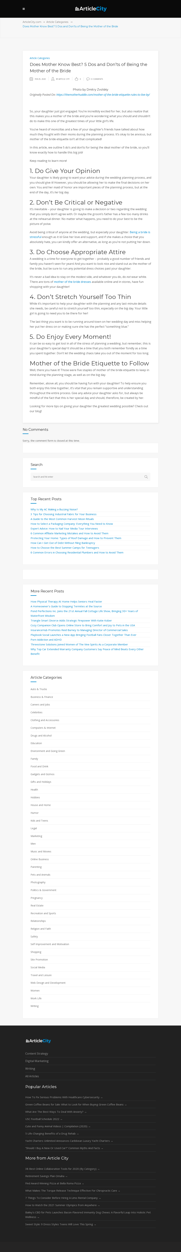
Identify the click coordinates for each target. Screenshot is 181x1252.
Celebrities (36, 712)
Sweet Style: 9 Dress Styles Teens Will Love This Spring (60, 1224)
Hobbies (35, 797)
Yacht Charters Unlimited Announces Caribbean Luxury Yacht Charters (69, 1140)
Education (36, 743)
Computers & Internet (43, 727)
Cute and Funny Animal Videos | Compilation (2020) (58, 1126)
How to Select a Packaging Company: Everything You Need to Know (72, 523)
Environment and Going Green (48, 751)
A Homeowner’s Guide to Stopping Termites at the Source (66, 606)
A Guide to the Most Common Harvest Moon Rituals (62, 519)
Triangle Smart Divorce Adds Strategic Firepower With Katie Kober (71, 620)
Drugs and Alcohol (41, 735)
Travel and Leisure (41, 975)
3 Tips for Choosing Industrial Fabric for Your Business (64, 514)
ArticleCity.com (32, 22)
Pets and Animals (40, 874)
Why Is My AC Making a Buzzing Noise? (54, 509)
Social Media (38, 967)
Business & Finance (42, 697)
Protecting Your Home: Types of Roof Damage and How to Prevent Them (76, 538)
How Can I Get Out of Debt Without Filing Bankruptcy (63, 543)
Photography (38, 882)
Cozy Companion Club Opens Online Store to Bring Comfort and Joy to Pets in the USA (83, 625)
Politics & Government (43, 890)
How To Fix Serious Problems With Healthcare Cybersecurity (64, 1097)
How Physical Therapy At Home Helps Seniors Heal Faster (66, 601)
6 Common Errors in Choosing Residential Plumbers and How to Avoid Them (77, 552)
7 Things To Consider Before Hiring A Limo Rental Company (63, 1198)
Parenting (36, 867)
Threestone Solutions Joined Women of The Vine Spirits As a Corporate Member (79, 644)
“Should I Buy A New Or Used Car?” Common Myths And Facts (64, 1148)
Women (35, 990)
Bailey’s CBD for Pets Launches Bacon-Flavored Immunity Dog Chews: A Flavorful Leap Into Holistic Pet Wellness (88, 1215)
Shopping (36, 952)
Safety (34, 936)
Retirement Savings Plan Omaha (46, 1176)
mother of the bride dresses (72, 282)
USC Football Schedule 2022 (44, 1119)
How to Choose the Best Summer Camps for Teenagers (65, 547)
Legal (34, 828)
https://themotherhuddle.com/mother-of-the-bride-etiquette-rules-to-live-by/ (103, 95)
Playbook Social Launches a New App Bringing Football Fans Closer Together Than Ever (83, 635)
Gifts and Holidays (41, 781)
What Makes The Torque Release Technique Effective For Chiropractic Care (72, 1190)
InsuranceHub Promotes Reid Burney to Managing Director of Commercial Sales (79, 630)
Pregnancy (37, 898)
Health (34, 789)
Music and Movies (41, 851)
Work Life (36, 998)
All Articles (32, 1076)
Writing (35, 1006)
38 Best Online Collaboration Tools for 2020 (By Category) (62, 1168)
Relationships (38, 921)
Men (33, 843)
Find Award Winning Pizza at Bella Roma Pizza (54, 1183)
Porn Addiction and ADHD (46, 639)
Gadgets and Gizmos (42, 774)
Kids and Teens (39, 820)
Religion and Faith (41, 928)
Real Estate (37, 905)
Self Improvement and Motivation (50, 944)
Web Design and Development (48, 982)
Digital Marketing (37, 1061)
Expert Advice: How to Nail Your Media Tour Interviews (64, 528)
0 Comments (97, 79)
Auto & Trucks (39, 689)
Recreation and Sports (43, 913)
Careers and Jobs (40, 704)
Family (34, 758)
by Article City (62, 79)
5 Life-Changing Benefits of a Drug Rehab (52, 1133)
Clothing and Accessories (45, 720)
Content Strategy (36, 1053)
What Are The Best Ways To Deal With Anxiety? (56, 1111)
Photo (77, 89)
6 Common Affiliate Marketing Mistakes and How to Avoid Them (69, 533)
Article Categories (57, 22)
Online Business (40, 859)
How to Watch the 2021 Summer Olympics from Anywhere (62, 1205)
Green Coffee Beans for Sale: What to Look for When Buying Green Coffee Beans (76, 1104)
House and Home (41, 805)
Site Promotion (39, 959)
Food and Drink (39, 766)
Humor (35, 812)
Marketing (36, 836)
